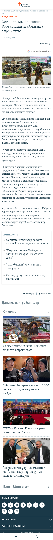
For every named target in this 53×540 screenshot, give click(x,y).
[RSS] (10, 511)
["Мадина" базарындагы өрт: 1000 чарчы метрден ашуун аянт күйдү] (26, 369)
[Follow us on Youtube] (16, 505)
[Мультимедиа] (16, 536)
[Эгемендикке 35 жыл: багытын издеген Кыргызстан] (26, 329)
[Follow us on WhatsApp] (4, 511)
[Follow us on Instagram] (42, 505)
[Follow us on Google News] (29, 505)
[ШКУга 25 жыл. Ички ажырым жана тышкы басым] (26, 412)
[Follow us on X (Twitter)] (10, 505)
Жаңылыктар (9, 17)
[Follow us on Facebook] (4, 505)
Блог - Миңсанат (16, 487)
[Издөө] (37, 536)
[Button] (45, 43)
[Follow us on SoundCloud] (35, 505)
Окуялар (9, 312)
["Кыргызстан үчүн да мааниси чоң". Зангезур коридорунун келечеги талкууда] (26, 451)
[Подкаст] (16, 511)
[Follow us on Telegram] (23, 505)
